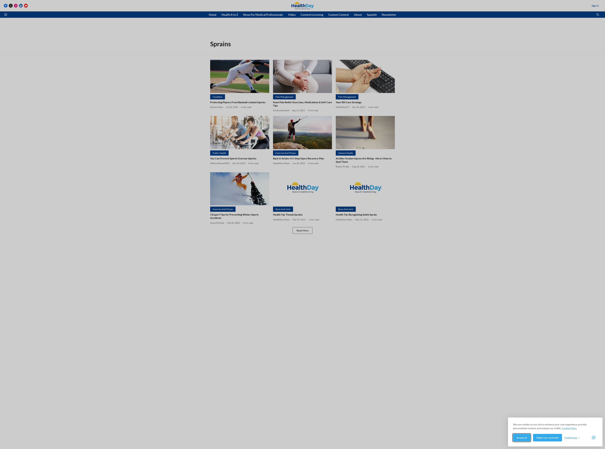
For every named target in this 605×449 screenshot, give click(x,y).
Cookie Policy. (569, 428)
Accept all (521, 437)
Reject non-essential (547, 437)
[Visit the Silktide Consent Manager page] (593, 437)
